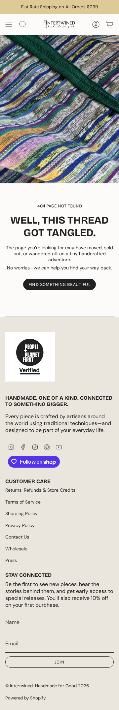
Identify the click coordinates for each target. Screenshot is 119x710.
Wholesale (16, 549)
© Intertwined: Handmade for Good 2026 (47, 686)
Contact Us (17, 537)
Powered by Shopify (25, 698)
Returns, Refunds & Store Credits (40, 490)
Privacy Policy (20, 525)
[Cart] (110, 24)
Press (11, 560)
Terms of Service (23, 502)
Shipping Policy (21, 513)
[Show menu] (8, 24)
